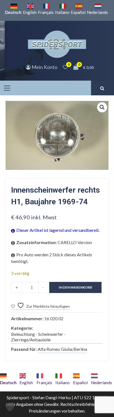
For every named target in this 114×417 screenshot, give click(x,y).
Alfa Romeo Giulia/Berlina (62, 349)
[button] (102, 107)
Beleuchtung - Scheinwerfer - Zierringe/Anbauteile (38, 336)
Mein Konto (44, 67)
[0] (65, 67)
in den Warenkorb (75, 287)
